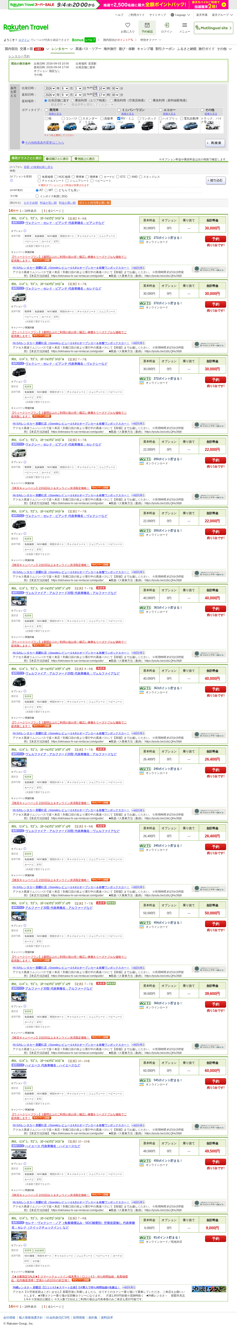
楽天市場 (201, 14)
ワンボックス (147, 120)
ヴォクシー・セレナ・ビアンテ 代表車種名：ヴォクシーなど (66, 363)
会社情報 (9, 1317)
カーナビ (109, 176)
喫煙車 (94, 176)
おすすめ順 (31, 202)
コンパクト (70, 120)
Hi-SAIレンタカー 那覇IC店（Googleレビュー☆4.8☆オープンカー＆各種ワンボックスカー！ (71, 267)
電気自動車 (191, 118)
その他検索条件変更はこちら (44, 142)
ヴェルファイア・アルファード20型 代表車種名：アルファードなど (71, 593)
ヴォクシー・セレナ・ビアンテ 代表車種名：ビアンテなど (64, 223)
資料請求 (107, 1317)
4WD (134, 176)
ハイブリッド (168, 120)
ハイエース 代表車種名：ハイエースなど (52, 1065)
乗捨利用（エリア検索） (91, 100)
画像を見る (55, 113)
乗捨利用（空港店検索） (130, 100)
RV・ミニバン (125, 120)
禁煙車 (80, 176)
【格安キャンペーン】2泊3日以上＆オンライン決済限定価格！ (50, 488)
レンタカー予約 (19, 56)
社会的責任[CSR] (57, 1317)
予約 (215, 239)
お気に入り (128, 31)
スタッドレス (151, 176)
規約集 (92, 1317)
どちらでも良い (69, 190)
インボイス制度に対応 (54, 196)
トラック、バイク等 (211, 120)
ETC (123, 176)
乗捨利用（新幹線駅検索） (171, 100)
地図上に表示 (85, 158)
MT (51, 190)
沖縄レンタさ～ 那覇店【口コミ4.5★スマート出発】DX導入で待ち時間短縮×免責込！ (67, 1287)
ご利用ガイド (136, 14)
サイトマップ (157, 14)
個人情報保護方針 (31, 1317)
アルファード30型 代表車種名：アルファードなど (59, 908)
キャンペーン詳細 (41, 260)
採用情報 (79, 1317)
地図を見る (138, 268)
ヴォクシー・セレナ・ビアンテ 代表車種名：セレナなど (63, 288)
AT (41, 190)
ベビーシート (103, 180)
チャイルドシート (53, 180)
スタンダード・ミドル (88, 120)
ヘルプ (119, 14)
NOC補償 (64, 176)
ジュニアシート (79, 180)
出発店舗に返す (58, 100)
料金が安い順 (48, 202)
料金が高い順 (67, 202)
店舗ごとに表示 (57, 158)
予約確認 (147, 31)
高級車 (108, 118)
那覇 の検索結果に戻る (38, 167)
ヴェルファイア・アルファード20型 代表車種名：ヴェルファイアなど (72, 673)
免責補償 (47, 176)
